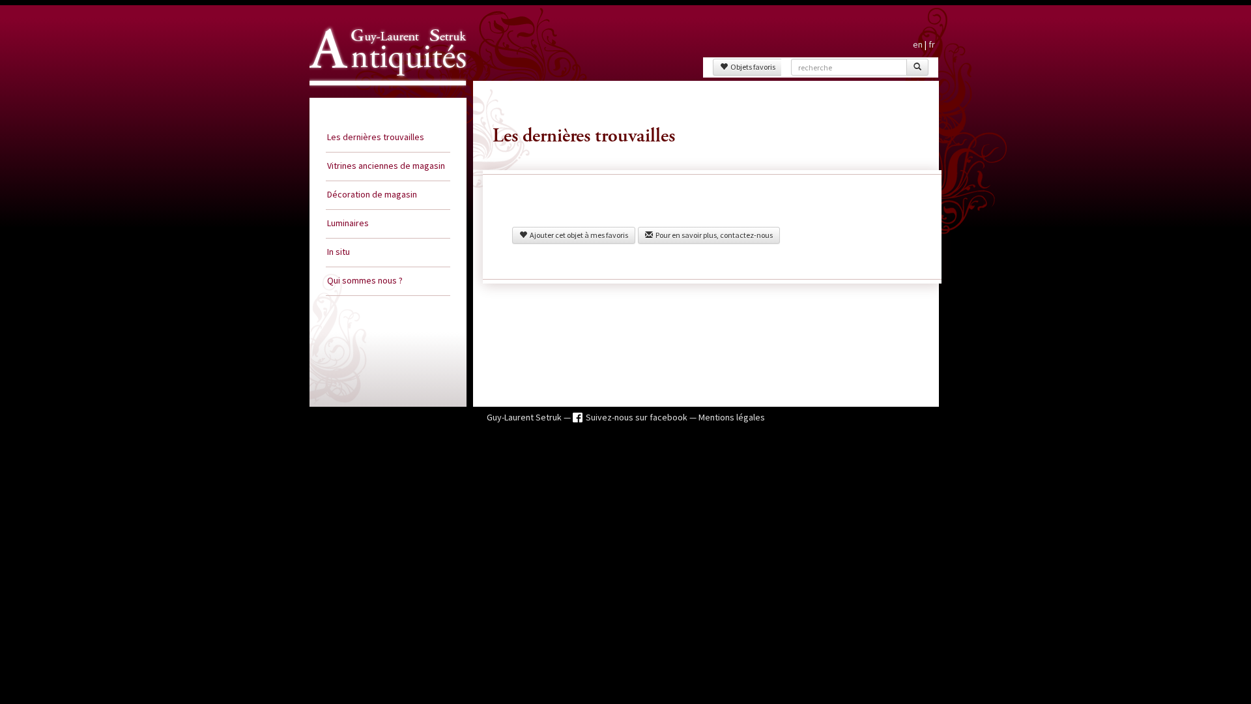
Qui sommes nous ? (365, 280)
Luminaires (348, 223)
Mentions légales (731, 417)
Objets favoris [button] (751, 67)
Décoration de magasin (372, 194)
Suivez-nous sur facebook (637, 417)
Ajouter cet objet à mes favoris (577, 235)
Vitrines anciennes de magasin (386, 165)
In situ (338, 251)
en (918, 44)
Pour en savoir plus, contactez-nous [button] (713, 235)
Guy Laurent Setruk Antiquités (382, 97)
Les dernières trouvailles (375, 137)
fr (931, 44)
